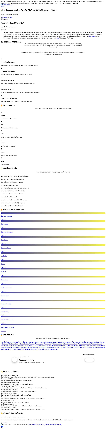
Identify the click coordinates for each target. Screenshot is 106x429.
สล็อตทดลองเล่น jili (23, 345)
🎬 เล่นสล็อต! (4, 17)
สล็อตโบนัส (56, 424)
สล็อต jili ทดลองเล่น (97, 344)
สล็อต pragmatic (39, 344)
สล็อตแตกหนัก (8, 347)
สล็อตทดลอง (92, 36)
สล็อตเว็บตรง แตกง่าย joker (34, 349)
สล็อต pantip (65, 345)
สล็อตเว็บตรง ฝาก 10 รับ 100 (70, 344)
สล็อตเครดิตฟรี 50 (24, 344)
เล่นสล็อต (91, 342)
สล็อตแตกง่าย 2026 (57, 344)
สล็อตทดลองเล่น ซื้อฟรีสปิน (20, 347)
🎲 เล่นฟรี (9, 17)
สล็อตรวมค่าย (26, 342)
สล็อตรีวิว (14, 345)
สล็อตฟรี (71, 345)
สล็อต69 (31, 347)
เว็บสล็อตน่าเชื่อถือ (13, 344)
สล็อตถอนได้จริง (35, 342)
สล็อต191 (8, 345)
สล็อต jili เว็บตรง (85, 345)
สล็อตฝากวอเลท (49, 424)
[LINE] (1, 426)
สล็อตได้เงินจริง (64, 342)
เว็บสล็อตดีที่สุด (48, 347)
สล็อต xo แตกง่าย (38, 347)
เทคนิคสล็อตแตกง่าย (53, 342)
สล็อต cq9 (77, 345)
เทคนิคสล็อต (43, 342)
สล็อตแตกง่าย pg (11, 349)
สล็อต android (48, 344)
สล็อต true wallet (47, 349)
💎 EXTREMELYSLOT (6, 4)
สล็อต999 (32, 344)
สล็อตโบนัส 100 (57, 345)
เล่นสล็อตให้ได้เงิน (6, 342)
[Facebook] (2, 426)
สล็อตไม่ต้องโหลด (16, 342)
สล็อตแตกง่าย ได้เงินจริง (85, 344)
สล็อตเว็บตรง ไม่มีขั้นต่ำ (45, 345)
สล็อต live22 (5, 344)
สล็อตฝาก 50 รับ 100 (22, 349)
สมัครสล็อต (55, 349)
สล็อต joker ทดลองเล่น (38, 424)
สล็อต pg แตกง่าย (34, 345)
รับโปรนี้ (90, 359)
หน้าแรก (31, 424)
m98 (58, 38)
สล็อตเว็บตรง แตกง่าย (58, 347)
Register (2, 6)
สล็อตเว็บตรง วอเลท (95, 345)
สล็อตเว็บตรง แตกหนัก (74, 342)
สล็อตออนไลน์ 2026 (100, 342)
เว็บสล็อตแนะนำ (69, 347)
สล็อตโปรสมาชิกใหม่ (80, 347)
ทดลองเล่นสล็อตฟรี (98, 347)
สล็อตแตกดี (89, 347)
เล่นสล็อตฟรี (85, 342)
